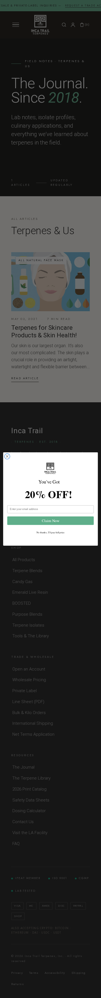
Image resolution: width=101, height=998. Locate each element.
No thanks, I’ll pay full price (50, 532)
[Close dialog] (7, 456)
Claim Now (50, 520)
